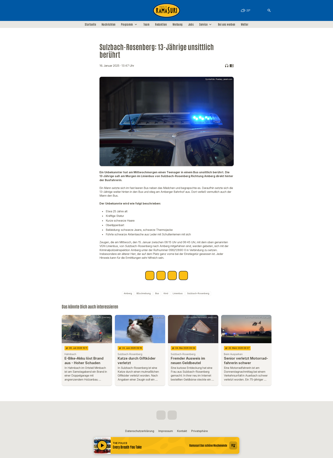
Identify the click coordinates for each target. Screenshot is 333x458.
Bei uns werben (226, 24)
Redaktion (161, 24)
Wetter (244, 24)
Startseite (90, 24)
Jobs (191, 24)
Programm (127, 24)
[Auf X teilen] (161, 275)
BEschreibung (144, 293)
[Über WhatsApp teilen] (172, 275)
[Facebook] (65, 10)
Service (203, 24)
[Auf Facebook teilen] (150, 275)
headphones (227, 66)
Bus (157, 293)
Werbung (178, 24)
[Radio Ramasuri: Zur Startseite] (166, 10)
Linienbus (178, 293)
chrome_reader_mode (232, 66)
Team (147, 24)
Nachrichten (108, 24)
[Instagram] (72, 10)
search (269, 10)
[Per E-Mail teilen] (183, 275)
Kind (166, 293)
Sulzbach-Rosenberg (198, 293)
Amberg (128, 293)
